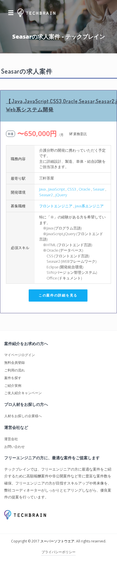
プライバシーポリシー (58, 552)
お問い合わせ (14, 446)
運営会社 (11, 438)
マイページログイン (19, 354)
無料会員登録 (14, 362)
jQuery (61, 194)
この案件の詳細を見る (58, 295)
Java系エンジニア (89, 205)
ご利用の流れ (14, 370)
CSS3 (71, 189)
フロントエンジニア (55, 205)
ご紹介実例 (12, 385)
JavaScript (56, 189)
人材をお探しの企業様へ (23, 415)
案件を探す (12, 377)
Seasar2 (46, 194)
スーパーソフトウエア (57, 541)
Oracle (84, 189)
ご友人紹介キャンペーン (23, 392)
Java (42, 189)
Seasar (99, 189)
